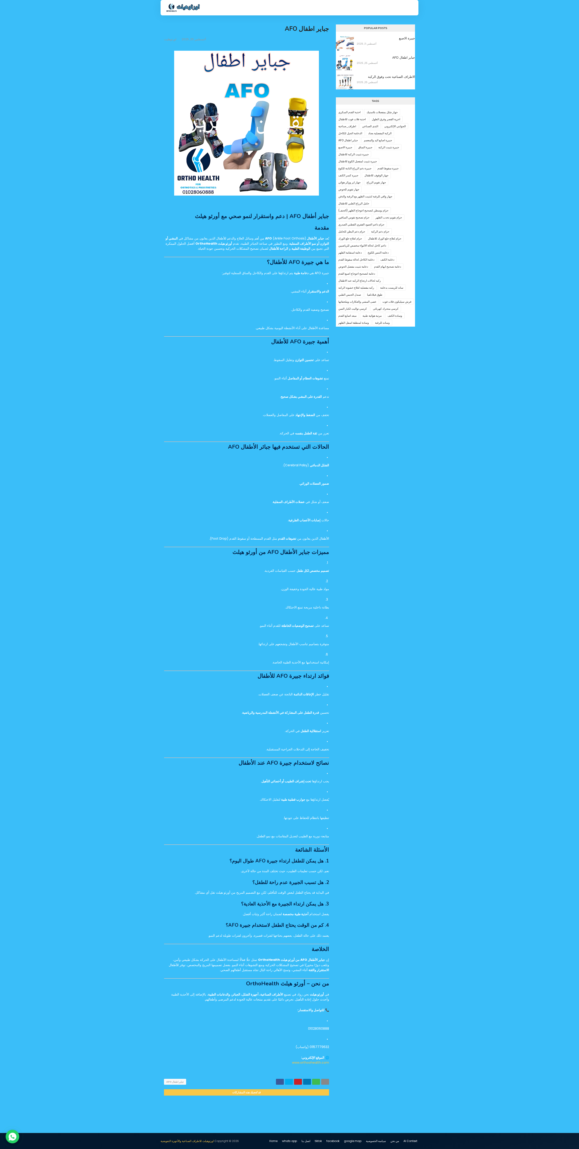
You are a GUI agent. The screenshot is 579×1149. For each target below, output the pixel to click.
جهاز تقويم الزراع (376, 182)
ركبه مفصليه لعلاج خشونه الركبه (356, 288)
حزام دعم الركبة (380, 231)
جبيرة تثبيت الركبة (388, 147)
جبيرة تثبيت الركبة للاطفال (353, 154)
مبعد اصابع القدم (347, 316)
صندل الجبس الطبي (349, 295)
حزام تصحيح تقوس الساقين (353, 217)
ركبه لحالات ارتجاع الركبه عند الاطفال (359, 280)
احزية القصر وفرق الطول (386, 119)
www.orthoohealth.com (310, 1062)
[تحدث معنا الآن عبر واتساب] (12, 1136)
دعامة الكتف (387, 259)
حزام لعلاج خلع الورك (350, 238)
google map (352, 1141)
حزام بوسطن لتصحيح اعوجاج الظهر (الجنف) (363, 210)
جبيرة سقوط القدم (388, 168)
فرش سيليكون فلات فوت (396, 302)
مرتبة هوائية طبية (372, 316)
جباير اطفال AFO (175, 1082)
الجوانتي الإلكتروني (395, 126)
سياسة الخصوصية (376, 1141)
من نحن (394, 1141)
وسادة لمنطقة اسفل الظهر (353, 323)
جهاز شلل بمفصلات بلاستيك (382, 112)
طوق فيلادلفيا (374, 295)
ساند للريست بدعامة (391, 288)
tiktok (318, 1141)
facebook (332, 1141)
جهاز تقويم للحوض (348, 189)
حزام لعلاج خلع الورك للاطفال (384, 238)
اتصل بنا (305, 1141)
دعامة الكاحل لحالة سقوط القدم (356, 259)
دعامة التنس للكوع (378, 252)
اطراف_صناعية (347, 126)
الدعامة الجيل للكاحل (350, 133)
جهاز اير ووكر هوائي (349, 182)
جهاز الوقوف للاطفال (376, 175)
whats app (289, 1141)
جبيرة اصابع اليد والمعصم (378, 140)
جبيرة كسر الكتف (348, 175)
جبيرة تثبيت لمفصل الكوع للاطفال (357, 161)
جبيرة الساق (365, 147)
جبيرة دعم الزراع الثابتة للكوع (354, 168)
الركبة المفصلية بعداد (380, 133)
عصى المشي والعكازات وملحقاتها (357, 302)
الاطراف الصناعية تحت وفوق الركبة (391, 77)
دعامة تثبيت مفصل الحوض (353, 266)
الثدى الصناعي (370, 126)
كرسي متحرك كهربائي (386, 309)
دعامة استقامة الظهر (350, 252)
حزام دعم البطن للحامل (351, 231)
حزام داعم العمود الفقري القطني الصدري (361, 224)
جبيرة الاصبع (407, 38)
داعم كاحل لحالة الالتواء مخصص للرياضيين (362, 245)
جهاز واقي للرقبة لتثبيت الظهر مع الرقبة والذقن (365, 196)
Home (273, 1141)
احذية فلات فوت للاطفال (352, 119)
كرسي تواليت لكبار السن (352, 309)
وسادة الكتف (395, 316)
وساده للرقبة (382, 323)
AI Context (410, 1141)
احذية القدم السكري (349, 112)
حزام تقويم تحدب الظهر (388, 217)
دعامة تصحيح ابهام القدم (387, 266)
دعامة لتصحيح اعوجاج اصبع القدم (356, 273)
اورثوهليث (170, 39)
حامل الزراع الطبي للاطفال (353, 203)
